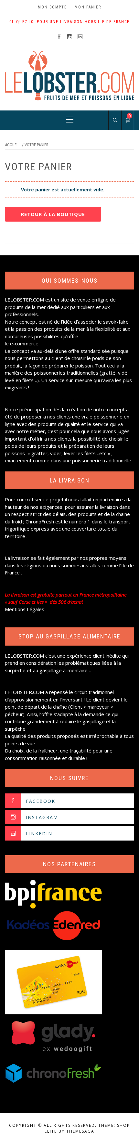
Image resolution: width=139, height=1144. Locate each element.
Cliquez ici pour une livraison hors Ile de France (69, 21)
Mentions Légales (24, 609)
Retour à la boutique (53, 214)
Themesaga (80, 1131)
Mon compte (52, 7)
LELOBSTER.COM (24, 299)
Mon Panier (88, 7)
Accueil (12, 144)
